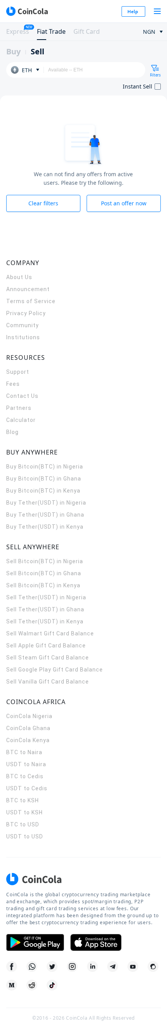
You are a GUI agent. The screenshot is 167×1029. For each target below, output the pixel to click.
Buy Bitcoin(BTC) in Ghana (43, 478)
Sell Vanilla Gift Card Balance (47, 681)
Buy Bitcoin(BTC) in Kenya (43, 491)
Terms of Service (31, 301)
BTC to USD (22, 824)
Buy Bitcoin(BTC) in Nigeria (44, 466)
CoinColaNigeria (29, 716)
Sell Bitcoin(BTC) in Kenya (43, 585)
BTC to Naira (24, 752)
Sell (37, 51)
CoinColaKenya (28, 740)
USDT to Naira (26, 764)
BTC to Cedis (24, 776)
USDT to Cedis (26, 788)
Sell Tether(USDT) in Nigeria (46, 597)
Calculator (21, 420)
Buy (13, 51)
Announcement (28, 289)
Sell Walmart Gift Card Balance (50, 633)
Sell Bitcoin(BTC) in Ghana (43, 573)
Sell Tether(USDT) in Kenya (45, 621)
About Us (19, 277)
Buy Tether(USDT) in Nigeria (46, 503)
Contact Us (22, 396)
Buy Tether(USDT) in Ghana (45, 515)
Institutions (23, 337)
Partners (18, 408)
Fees (13, 384)
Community (22, 325)
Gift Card (86, 31)
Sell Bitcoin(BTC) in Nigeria (44, 561)
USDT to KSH (24, 812)
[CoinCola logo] (27, 11)
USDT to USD (24, 836)
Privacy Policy (26, 313)
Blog (12, 432)
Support (17, 372)
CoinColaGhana (28, 728)
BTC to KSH (22, 800)
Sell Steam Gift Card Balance (47, 657)
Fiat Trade (51, 31)
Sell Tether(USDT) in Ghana (45, 609)
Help (132, 11)
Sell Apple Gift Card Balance (46, 645)
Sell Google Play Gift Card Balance (54, 669)
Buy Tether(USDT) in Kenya (45, 527)
